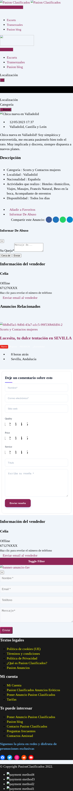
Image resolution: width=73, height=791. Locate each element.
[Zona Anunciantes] (1, 12)
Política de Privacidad (22, 658)
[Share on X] (56, 220)
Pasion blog (14, 29)
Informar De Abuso (23, 214)
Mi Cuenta (14, 685)
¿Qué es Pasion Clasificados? (27, 663)
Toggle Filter (36, 561)
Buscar (6, 109)
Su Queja (7, 250)
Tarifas (11, 699)
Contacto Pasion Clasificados (27, 726)
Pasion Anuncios (18, 668)
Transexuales (15, 24)
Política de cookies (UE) (24, 649)
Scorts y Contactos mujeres (19, 329)
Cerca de (5, 255)
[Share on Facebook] (49, 220)
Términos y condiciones (23, 653)
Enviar (17, 255)
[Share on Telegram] (70, 220)
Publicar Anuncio (12, 7)
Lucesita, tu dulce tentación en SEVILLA (36, 338)
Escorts (11, 20)
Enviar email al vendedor (20, 297)
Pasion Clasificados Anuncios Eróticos (33, 690)
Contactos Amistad (20, 736)
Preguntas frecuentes (21, 731)
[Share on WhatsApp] (63, 220)
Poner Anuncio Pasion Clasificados (31, 695)
